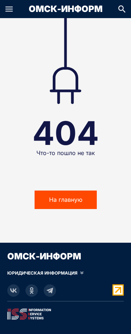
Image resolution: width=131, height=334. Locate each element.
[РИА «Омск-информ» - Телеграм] (50, 290)
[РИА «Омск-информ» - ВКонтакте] (13, 290)
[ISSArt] (65, 313)
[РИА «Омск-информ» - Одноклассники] (31, 290)
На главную (65, 199)
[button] (9, 9)
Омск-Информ (66, 9)
